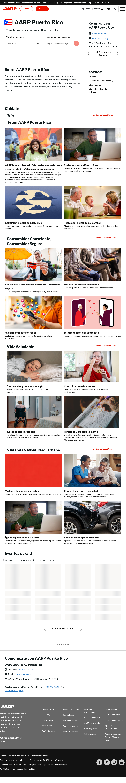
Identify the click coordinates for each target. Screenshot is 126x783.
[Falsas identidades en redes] (33, 312)
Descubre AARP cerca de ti (58, 37)
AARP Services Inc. (71, 726)
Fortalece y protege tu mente (81, 431)
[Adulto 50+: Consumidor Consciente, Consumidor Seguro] (33, 264)
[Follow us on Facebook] (99, 762)
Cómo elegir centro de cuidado (81, 491)
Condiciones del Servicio (38, 755)
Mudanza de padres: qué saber (22, 491)
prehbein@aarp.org (14, 690)
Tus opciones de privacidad (23, 769)
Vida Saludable (95, 85)
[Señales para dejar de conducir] (92, 517)
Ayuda (108, 9)
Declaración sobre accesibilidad (13, 760)
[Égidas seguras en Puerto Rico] (92, 144)
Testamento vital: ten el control (82, 222)
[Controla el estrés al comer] (91, 367)
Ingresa (97, 9)
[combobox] (62, 43)
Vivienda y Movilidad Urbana (98, 90)
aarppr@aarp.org (100, 38)
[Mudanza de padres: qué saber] (33, 470)
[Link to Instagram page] (114, 762)
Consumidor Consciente (100, 80)
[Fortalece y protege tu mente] (91, 412)
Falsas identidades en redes (20, 332)
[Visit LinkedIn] (122, 762)
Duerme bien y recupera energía (25, 386)
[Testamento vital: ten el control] (92, 202)
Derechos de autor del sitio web (13, 764)
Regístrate (85, 9)
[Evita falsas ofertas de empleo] (92, 264)
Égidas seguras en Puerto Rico (81, 165)
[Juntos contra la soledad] (34, 412)
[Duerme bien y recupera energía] (34, 367)
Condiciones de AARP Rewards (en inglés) (47, 760)
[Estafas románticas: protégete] (92, 312)
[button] (115, 9)
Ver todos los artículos (103, 115)
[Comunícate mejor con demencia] (33, 202)
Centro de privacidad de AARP (13, 755)
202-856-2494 (52, 687)
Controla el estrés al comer (79, 386)
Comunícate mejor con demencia (23, 222)
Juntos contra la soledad (21, 431)
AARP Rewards (48, 731)
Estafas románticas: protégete (81, 332)
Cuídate (92, 76)
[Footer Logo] (13, 706)
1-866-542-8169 (99, 33)
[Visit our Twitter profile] (107, 762)
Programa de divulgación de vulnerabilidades (48, 764)
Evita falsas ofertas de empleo (81, 284)
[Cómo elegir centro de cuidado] (92, 470)
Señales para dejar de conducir (81, 537)
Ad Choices (5, 769)
